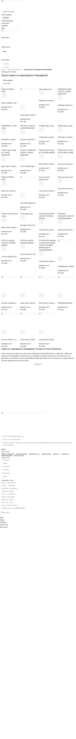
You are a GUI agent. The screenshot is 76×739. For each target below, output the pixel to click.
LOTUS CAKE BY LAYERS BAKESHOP (14, 340)
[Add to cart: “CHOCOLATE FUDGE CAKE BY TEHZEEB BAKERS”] (41, 332)
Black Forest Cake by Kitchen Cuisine (13, 191)
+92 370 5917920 (7, 21)
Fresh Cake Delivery (15, 69)
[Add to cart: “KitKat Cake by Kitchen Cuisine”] (3, 219)
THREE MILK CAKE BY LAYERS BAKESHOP (54, 137)
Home (3, 69)
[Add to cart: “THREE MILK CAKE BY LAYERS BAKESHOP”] (41, 129)
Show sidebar (8, 80)
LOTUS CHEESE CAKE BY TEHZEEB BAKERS (17, 257)
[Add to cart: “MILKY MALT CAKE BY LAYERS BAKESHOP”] (3, 158)
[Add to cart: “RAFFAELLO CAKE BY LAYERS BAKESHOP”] (60, 129)
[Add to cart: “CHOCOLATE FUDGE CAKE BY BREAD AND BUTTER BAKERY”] (22, 332)
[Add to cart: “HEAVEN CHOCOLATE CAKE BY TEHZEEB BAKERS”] (60, 222)
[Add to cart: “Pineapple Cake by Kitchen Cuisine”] (22, 217)
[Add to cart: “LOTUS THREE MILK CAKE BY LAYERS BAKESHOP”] (22, 158)
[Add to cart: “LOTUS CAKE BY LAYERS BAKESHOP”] (3, 332)
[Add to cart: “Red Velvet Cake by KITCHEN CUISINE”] (60, 156)
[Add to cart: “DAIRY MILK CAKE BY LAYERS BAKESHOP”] (22, 295)
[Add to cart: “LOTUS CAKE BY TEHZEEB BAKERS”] (22, 246)
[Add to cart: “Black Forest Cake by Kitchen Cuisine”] (3, 183)
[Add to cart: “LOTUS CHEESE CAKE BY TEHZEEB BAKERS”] (3, 249)
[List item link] (38, 440)
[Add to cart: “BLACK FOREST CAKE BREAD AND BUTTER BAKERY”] (3, 95)
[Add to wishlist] (3, 99)
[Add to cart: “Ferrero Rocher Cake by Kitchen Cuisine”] (60, 180)
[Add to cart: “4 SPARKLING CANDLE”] (60, 258)
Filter (4, 51)
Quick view (8, 95)
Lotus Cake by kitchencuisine (48, 191)
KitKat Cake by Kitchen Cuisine (11, 227)
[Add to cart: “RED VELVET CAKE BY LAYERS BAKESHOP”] (41, 295)
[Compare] (13, 95)
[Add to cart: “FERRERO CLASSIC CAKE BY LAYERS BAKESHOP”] (3, 131)
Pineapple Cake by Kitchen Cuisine (32, 225)
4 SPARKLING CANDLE (66, 266)
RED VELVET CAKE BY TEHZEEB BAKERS (54, 164)
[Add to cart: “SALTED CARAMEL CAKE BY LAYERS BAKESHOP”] (3, 295)
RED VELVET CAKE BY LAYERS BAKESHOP (54, 303)
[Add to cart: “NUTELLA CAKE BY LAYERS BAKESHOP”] (22, 131)
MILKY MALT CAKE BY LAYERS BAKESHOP (16, 166)
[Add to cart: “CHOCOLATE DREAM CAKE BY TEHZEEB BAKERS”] (41, 253)
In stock (6, 67)
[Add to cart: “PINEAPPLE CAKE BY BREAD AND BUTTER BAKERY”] (41, 92)
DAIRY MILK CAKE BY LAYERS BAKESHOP (35, 303)
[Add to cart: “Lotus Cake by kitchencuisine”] (41, 183)
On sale (6, 64)
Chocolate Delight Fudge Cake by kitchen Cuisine (36, 203)
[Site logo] (12, 5)
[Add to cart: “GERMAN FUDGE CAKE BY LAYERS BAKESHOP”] (60, 97)
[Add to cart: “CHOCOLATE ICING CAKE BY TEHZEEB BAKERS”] (41, 222)
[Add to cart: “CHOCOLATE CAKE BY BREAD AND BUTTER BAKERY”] (22, 107)
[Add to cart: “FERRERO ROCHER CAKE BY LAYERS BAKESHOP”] (60, 295)
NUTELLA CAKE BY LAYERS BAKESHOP (34, 139)
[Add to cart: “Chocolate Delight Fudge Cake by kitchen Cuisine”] (22, 195)
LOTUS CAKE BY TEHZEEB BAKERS (33, 254)
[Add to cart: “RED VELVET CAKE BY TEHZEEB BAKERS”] (41, 156)
